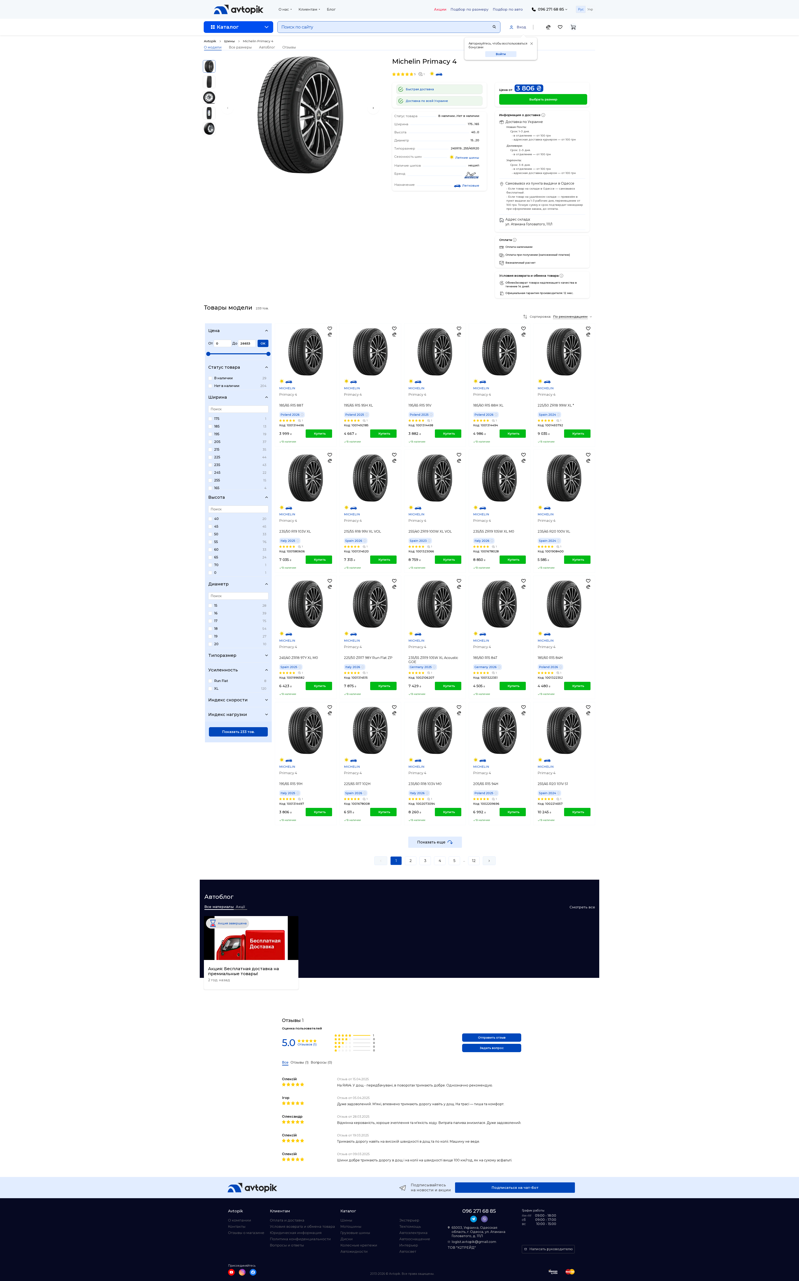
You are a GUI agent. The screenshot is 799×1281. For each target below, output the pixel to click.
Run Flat (221, 681)
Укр (590, 9)
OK (263, 343)
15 (215, 606)
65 (216, 557)
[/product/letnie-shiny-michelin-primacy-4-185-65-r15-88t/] (305, 352)
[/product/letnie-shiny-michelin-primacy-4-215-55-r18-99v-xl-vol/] (370, 478)
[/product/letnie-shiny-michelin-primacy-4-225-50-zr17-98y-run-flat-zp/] (370, 604)
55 (216, 542)
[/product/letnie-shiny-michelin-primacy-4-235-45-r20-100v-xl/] (564, 478)
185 (217, 426)
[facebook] (253, 1272)
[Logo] (238, 9)
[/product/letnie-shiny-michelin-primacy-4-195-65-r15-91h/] (305, 730)
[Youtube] (231, 1272)
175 (216, 419)
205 (217, 442)
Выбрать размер (543, 99)
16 (215, 613)
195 (216, 434)
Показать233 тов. (238, 732)
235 (217, 465)
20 (216, 644)
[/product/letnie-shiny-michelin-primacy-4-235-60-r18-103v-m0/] (434, 730)
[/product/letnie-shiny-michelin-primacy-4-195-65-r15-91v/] (434, 352)
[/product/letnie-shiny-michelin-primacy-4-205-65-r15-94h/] (499, 730)
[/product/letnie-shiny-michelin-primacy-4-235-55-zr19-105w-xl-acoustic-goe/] (434, 604)
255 (217, 480)
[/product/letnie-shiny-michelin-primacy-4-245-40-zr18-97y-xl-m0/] (305, 604)
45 (216, 526)
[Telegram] (473, 1219)
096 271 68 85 (551, 9)
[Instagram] (242, 1272)
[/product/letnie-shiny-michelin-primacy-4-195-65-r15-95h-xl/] (370, 352)
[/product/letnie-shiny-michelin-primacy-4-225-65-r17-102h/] (370, 730)
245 (217, 473)
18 (216, 629)
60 (216, 550)
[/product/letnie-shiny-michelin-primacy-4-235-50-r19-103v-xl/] (305, 478)
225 (217, 457)
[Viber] (484, 1219)
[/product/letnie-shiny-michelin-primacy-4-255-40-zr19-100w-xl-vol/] (434, 478)
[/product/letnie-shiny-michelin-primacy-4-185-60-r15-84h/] (564, 604)
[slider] (208, 354)
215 (216, 449)
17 (215, 621)
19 (215, 636)
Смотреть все (582, 907)
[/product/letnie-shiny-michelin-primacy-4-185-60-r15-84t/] (499, 604)
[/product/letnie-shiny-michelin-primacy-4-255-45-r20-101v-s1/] (564, 730)
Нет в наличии (226, 386)
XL (216, 689)
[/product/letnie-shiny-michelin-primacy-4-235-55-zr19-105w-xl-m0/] (499, 478)
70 (216, 565)
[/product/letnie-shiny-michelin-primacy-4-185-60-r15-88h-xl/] (499, 352)
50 (216, 534)
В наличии (223, 378)
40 (216, 519)
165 (216, 488)
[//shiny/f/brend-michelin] (471, 176)
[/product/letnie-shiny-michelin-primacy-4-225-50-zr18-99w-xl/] (564, 352)
